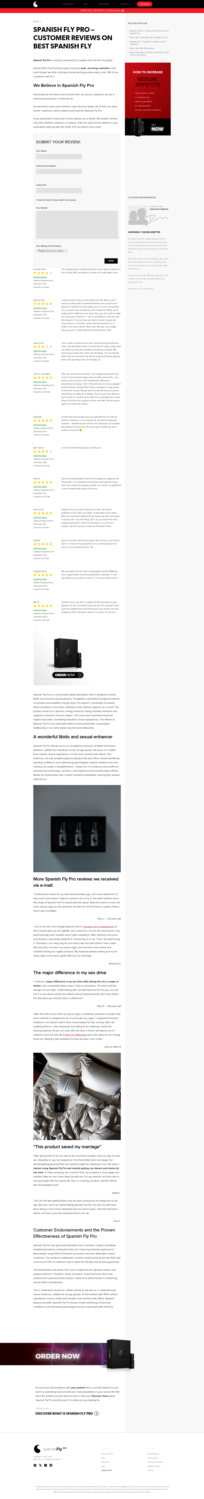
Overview (68, 4)
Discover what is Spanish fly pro (64, 1413)
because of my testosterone (99, 926)
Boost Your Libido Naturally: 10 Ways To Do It (149, 37)
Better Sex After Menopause (142, 48)
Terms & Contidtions (155, 1462)
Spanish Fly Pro (107, 1454)
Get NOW (144, 4)
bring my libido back (76, 1034)
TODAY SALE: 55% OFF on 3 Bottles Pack (100, 10)
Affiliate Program (153, 1466)
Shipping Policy (153, 1454)
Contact (124, 4)
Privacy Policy (152, 1458)
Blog (103, 1466)
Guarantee (103, 4)
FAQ (85, 4)
